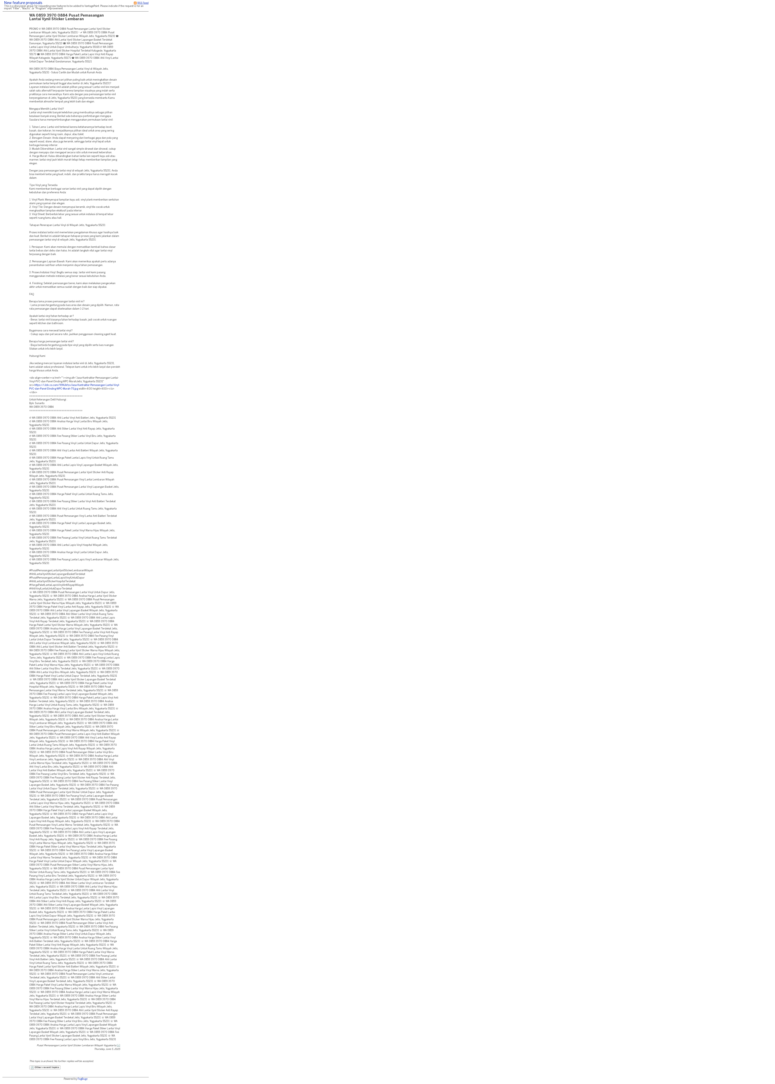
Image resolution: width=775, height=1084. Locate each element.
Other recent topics (46, 1067)
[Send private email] (118, 1045)
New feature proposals (23, 3)
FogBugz (83, 1079)
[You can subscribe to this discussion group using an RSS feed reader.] (135, 3)
